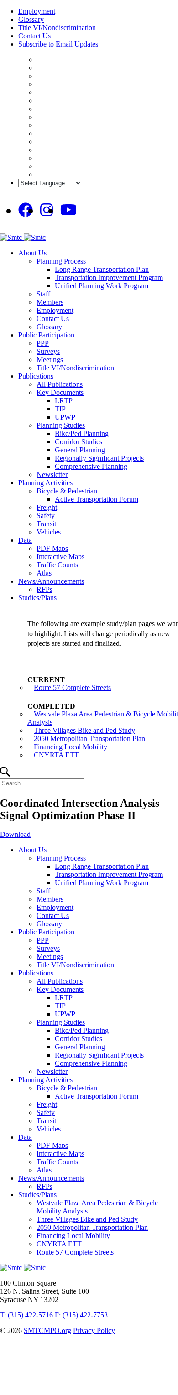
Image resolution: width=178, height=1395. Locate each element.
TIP (60, 409)
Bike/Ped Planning (82, 433)
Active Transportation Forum (96, 499)
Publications (35, 376)
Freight (47, 507)
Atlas (44, 573)
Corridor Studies (78, 442)
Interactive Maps (60, 556)
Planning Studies (61, 425)
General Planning (80, 450)
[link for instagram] (46, 210)
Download (15, 834)
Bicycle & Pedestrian (67, 491)
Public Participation (46, 335)
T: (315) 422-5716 (26, 1315)
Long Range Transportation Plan (102, 269)
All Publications (60, 384)
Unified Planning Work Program (101, 286)
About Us (32, 253)
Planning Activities (45, 483)
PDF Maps (52, 548)
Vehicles (49, 532)
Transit (46, 524)
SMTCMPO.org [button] (47, 1330)
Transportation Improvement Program (109, 277)
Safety (46, 515)
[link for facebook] (25, 210)
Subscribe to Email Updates (58, 44)
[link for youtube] (68, 210)
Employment (36, 11)
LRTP (64, 400)
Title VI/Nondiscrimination (57, 27)
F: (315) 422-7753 (81, 1315)
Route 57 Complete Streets (72, 687)
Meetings (50, 359)
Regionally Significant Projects (99, 458)
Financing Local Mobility (70, 747)
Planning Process (61, 261)
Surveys (48, 351)
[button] (5, 774)
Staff (43, 294)
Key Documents (60, 392)
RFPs (44, 589)
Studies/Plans (37, 598)
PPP (43, 343)
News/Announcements (51, 581)
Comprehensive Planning (91, 466)
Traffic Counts (57, 565)
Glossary (31, 19)
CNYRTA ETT (56, 755)
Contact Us (34, 36)
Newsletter (52, 474)
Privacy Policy (94, 1330)
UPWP (65, 417)
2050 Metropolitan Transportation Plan (89, 738)
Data (25, 540)
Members (50, 302)
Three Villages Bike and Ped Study (84, 730)
